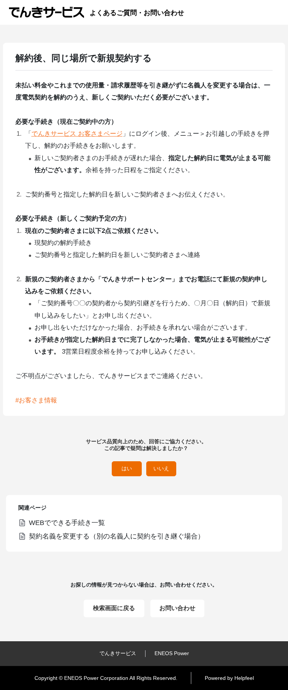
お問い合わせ (177, 608)
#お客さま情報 (36, 400)
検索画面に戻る (114, 608)
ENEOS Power (171, 653)
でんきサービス (117, 653)
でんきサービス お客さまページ (77, 133)
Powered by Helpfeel (229, 678)
